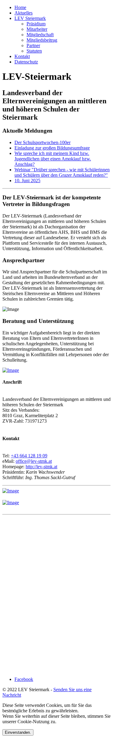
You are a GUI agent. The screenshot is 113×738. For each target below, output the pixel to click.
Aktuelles (23, 12)
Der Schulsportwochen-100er (42, 142)
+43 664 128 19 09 (29, 455)
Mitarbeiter (37, 29)
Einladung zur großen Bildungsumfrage (52, 147)
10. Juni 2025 (27, 180)
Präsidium (36, 23)
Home (20, 7)
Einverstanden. (18, 732)
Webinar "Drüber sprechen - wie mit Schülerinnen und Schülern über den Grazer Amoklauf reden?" (62, 172)
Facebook (23, 679)
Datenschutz (26, 61)
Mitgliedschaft (40, 34)
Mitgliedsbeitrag (42, 40)
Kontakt (22, 56)
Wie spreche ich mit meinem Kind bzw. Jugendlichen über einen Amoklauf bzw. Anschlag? (52, 159)
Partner (33, 45)
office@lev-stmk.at (34, 461)
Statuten (34, 50)
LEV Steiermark (30, 18)
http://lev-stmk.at (41, 466)
